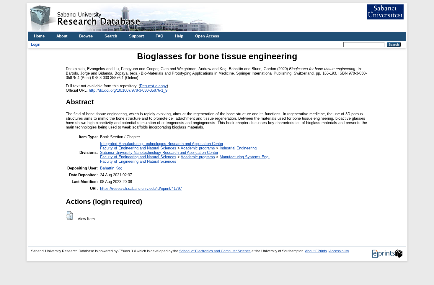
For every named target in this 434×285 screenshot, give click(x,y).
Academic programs (198, 148)
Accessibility (339, 251)
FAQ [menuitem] (159, 36)
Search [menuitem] (111, 36)
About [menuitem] (61, 36)
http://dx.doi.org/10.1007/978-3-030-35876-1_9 (128, 90)
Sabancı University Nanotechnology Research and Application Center (159, 152)
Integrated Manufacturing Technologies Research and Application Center (161, 143)
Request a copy (153, 86)
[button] (69, 215)
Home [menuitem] (39, 36)
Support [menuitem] (136, 36)
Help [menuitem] (179, 36)
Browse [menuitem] (86, 36)
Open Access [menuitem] (207, 36)
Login (35, 44)
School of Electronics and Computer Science (215, 251)
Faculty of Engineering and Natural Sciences (138, 148)
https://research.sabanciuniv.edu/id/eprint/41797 (141, 188)
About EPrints (316, 251)
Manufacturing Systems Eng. (245, 157)
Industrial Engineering (238, 148)
